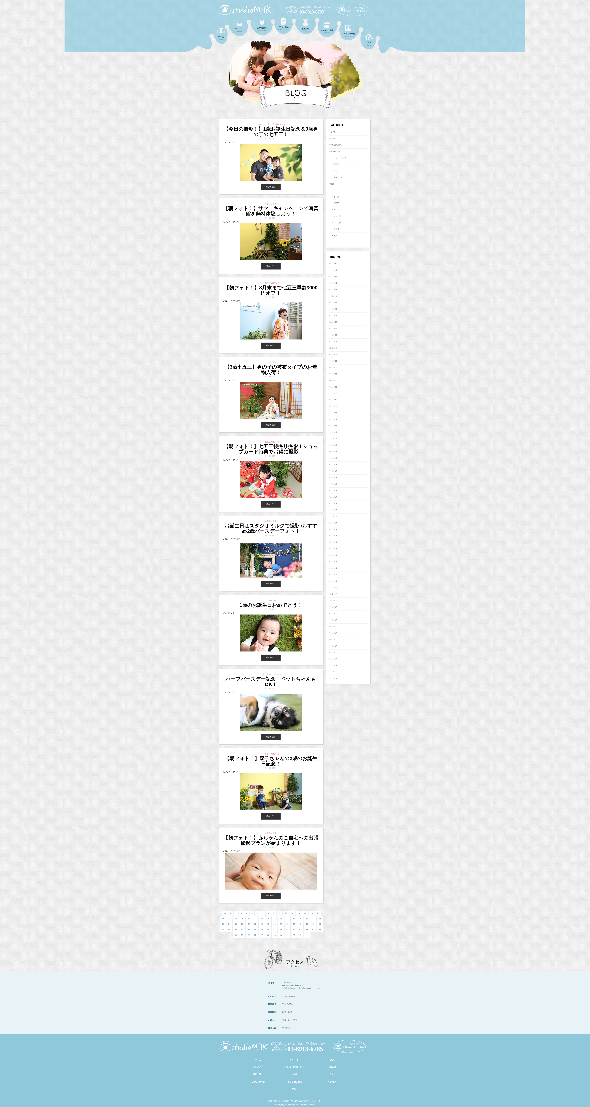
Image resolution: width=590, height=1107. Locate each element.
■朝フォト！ (334, 138)
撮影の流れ (258, 1074)
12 (292, 913)
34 (229, 924)
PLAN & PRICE (283, 28)
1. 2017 (333, 659)
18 (229, 919)
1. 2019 (333, 503)
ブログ (332, 1074)
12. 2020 (333, 413)
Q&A (369, 43)
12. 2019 (333, 432)
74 (294, 935)
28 (294, 919)
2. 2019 (333, 497)
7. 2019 (333, 464)
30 (307, 919)
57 (274, 930)
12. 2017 (333, 588)
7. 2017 (333, 620)
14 (305, 913)
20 (242, 919)
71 (274, 935)
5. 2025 (333, 283)
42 (281, 924)
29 (300, 919)
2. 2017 (333, 652)
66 (242, 935)
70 (268, 935)
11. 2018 (333, 516)
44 (294, 924)
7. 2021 (333, 406)
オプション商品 (295, 1082)
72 (281, 935)
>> (307, 935)
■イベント (333, 132)
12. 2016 (333, 665)
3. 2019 (333, 490)
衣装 (295, 1074)
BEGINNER (262, 29)
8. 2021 (333, 400)
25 (274, 919)
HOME (221, 38)
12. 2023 (333, 322)
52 (242, 930)
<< (225, 913)
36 (242, 924)
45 (300, 924)
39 (262, 924)
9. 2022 (333, 354)
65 (236, 935)
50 (229, 930)
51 (236, 930)
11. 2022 (333, 348)
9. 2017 (333, 607)
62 (307, 930)
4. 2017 (333, 639)
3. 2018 (333, 568)
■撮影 (331, 184)
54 (255, 930)
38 (255, 924)
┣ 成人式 (334, 229)
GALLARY (348, 35)
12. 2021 (333, 393)
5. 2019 (333, 477)
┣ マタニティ (336, 177)
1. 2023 (333, 341)
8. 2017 (333, 614)
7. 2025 (333, 277)
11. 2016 (333, 672)
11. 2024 (333, 296)
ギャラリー (295, 1060)
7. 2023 (333, 329)
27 (287, 919)
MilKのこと (258, 1067)
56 (268, 930)
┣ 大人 (333, 236)
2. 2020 (333, 419)
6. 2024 (333, 309)
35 (236, 924)
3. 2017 (333, 646)
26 (281, 919)
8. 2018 (333, 536)
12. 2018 (333, 510)
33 (223, 924)
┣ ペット (334, 171)
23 (262, 919)
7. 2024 (333, 303)
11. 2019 (333, 439)
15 (312, 913)
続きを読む (270, 187)
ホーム (258, 1060)
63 (313, 930)
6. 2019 (333, 471)
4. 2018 (333, 562)
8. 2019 (333, 458)
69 (262, 935)
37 (249, 924)
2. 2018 (333, 575)
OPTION (326, 31)
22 (255, 919)
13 (299, 913)
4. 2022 (333, 380)
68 (255, 935)
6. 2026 (333, 264)
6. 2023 (333, 335)
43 (287, 924)
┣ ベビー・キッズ (337, 158)
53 (249, 930)
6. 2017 (333, 626)
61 (300, 930)
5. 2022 (333, 374)
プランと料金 (258, 1082)
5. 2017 (333, 633)
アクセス (332, 1082)
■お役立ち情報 (335, 145)
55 (262, 930)
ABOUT (239, 29)
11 (286, 913)
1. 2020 (333, 426)
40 (268, 924)
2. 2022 (333, 387)
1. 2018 (333, 581)
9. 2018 (333, 529)
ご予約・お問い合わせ (295, 1067)
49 (223, 930)
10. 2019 (333, 445)
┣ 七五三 (334, 164)
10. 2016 (333, 678)
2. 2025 (333, 290)
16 (318, 913)
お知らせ (332, 1067)
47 (313, 924)
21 (249, 919)
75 (300, 935)
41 (274, 924)
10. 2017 (333, 600)
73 (287, 935)
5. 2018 (333, 555)
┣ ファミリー (336, 216)
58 (281, 930)
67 (249, 935)
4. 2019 (333, 484)
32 (320, 919)
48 (320, 924)
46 (307, 924)
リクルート (295, 1089)
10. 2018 (333, 523)
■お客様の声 (334, 151)
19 (236, 919)
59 (287, 930)
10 (279, 913)
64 (320, 930)
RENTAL (305, 30)
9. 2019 (333, 452)
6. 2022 (333, 367)
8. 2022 (333, 361)
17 (223, 919)
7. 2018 (333, 542)
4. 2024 (333, 315)
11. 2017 (333, 594)
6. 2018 (333, 549)
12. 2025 (333, 270)
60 (294, 930)
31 (313, 919)
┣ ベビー (334, 190)
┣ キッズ (334, 197)
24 (268, 919)
